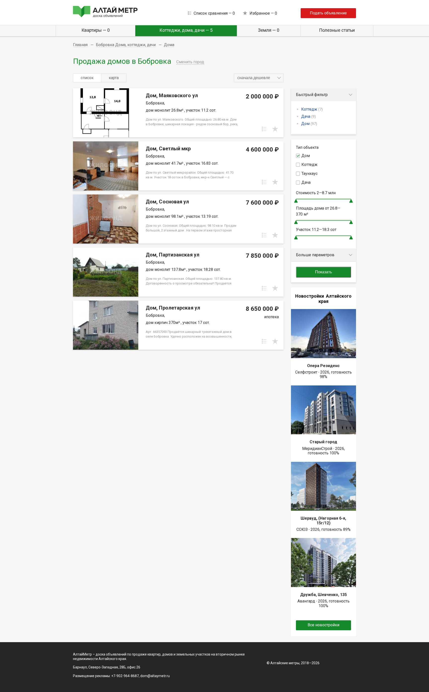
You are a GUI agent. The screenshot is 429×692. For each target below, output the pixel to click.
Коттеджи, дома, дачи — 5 (186, 30)
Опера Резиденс (323, 365)
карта (114, 77)
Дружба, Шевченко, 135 (323, 594)
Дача (308, 116)
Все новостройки (323, 625)
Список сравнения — (214, 13)
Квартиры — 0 (95, 30)
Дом (309, 123)
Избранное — (263, 13)
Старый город (323, 442)
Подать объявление (328, 13)
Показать (323, 272)
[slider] (296, 201)
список (87, 77)
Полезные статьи (337, 30)
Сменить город (190, 62)
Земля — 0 (268, 30)
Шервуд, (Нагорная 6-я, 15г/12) (323, 520)
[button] (259, 77)
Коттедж (312, 109)
